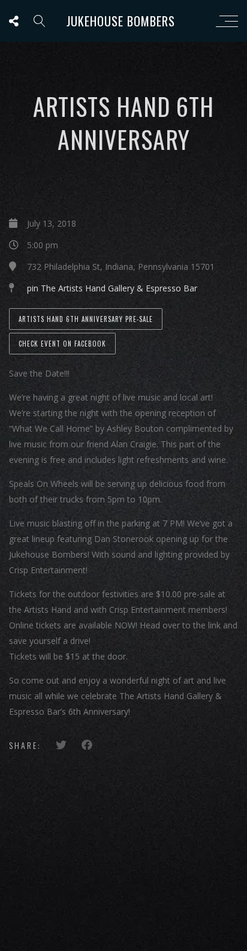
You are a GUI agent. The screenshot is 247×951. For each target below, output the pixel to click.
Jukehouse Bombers (121, 21)
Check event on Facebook (62, 343)
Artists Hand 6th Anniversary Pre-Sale (86, 319)
